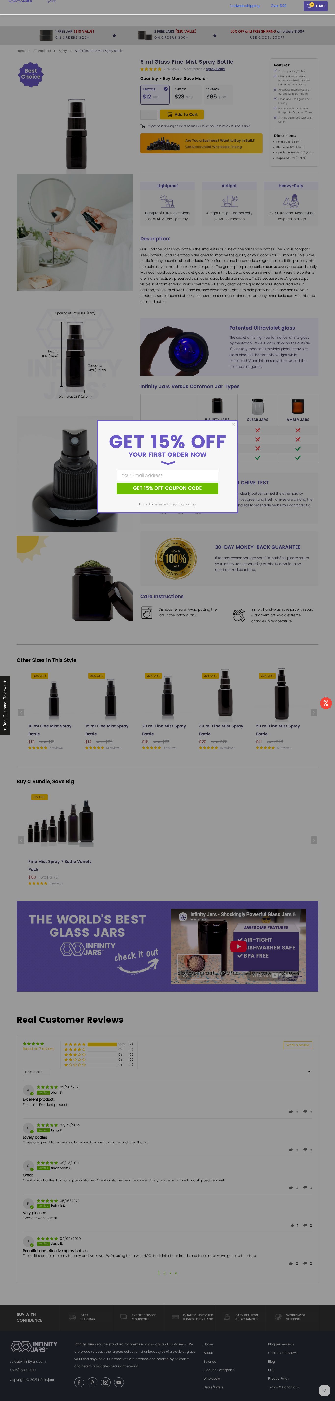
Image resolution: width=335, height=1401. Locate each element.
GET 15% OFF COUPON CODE (167, 488)
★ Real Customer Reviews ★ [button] (5, 705)
